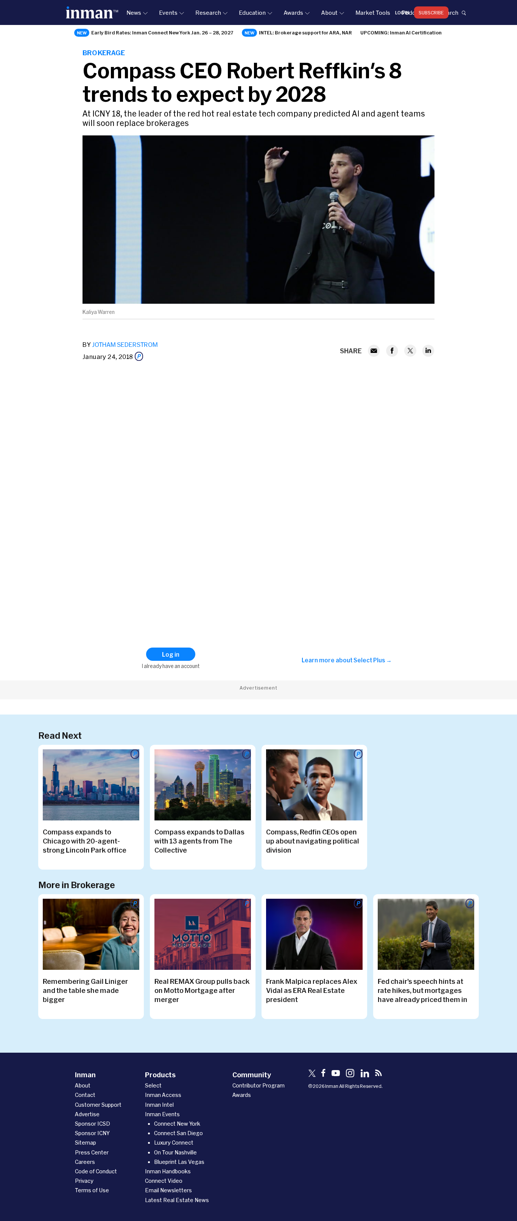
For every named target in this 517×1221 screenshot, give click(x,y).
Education (252, 12)
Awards (293, 12)
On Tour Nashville (175, 1152)
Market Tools (372, 12)
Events (168, 12)
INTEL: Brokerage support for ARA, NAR (305, 33)
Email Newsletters (168, 1190)
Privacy (84, 1181)
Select (153, 1085)
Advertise (87, 1114)
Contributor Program (258, 1085)
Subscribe (431, 12)
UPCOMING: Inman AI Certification (401, 33)
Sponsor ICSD (92, 1123)
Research (208, 12)
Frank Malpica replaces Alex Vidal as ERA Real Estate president (311, 990)
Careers (85, 1162)
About (329, 12)
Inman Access (163, 1095)
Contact (85, 1095)
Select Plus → (372, 660)
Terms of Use (92, 1190)
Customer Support (98, 1104)
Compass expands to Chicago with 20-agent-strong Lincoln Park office (84, 841)
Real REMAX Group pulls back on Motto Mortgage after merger (202, 990)
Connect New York (177, 1123)
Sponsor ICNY (92, 1133)
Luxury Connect (173, 1142)
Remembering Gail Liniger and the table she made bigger (85, 990)
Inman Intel (159, 1104)
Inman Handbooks (168, 1171)
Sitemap (85, 1142)
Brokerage (104, 52)
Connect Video (163, 1181)
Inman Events (162, 1114)
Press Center (92, 1152)
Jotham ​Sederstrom (125, 344)
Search (448, 12)
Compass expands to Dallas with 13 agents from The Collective (199, 841)
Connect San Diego (178, 1133)
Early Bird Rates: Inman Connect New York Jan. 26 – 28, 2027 (162, 33)
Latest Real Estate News (177, 1200)
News (133, 12)
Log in (402, 12)
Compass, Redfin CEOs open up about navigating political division (312, 841)
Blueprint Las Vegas (179, 1162)
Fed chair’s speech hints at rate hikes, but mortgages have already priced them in (422, 990)
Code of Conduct (96, 1171)
